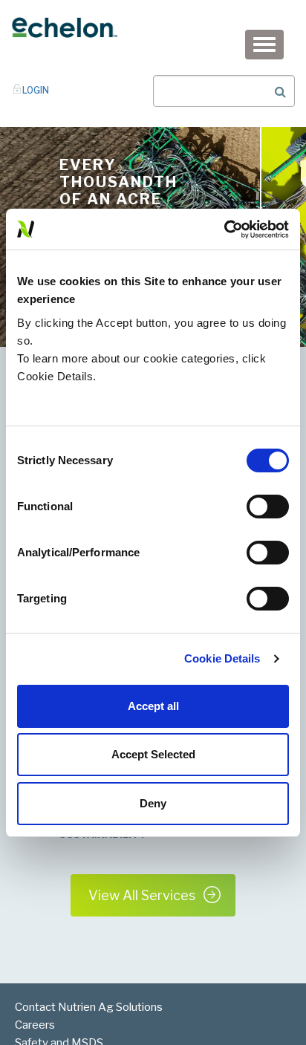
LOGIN (35, 90)
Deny (153, 803)
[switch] (268, 506)
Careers (35, 1025)
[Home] (64, 26)
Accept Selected (153, 754)
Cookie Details (222, 658)
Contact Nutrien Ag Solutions (89, 1007)
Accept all (153, 706)
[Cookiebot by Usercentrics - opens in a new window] (224, 229)
